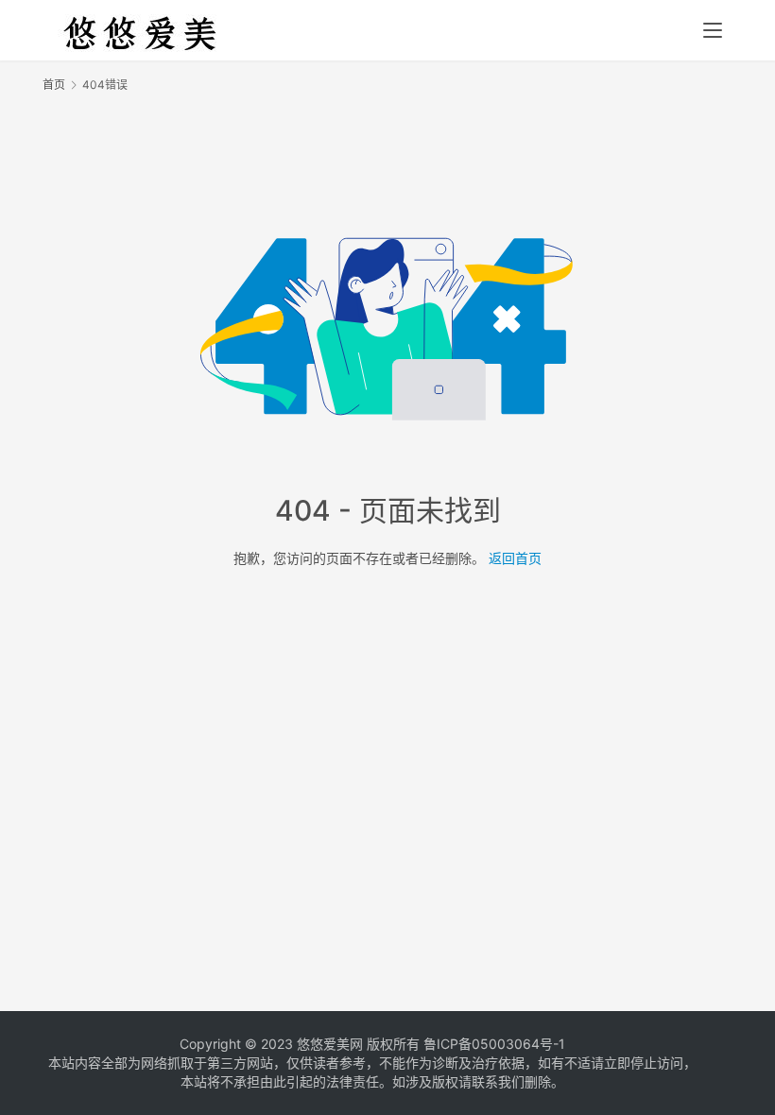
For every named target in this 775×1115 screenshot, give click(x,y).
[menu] (712, 30)
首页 (54, 84)
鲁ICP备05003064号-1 (494, 1044)
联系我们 (498, 1081)
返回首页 (515, 558)
